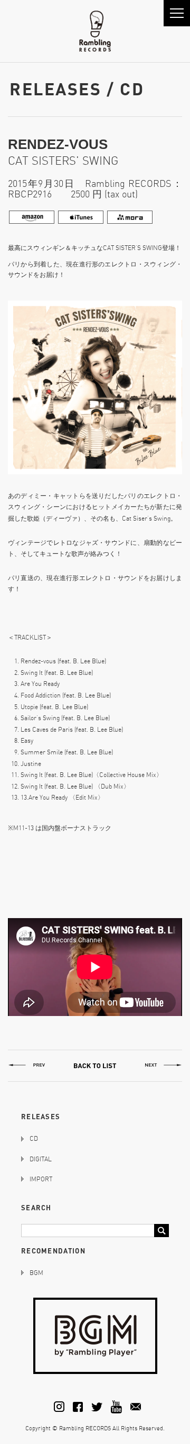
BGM (36, 1273)
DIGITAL (41, 1159)
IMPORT (41, 1179)
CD (34, 1138)
